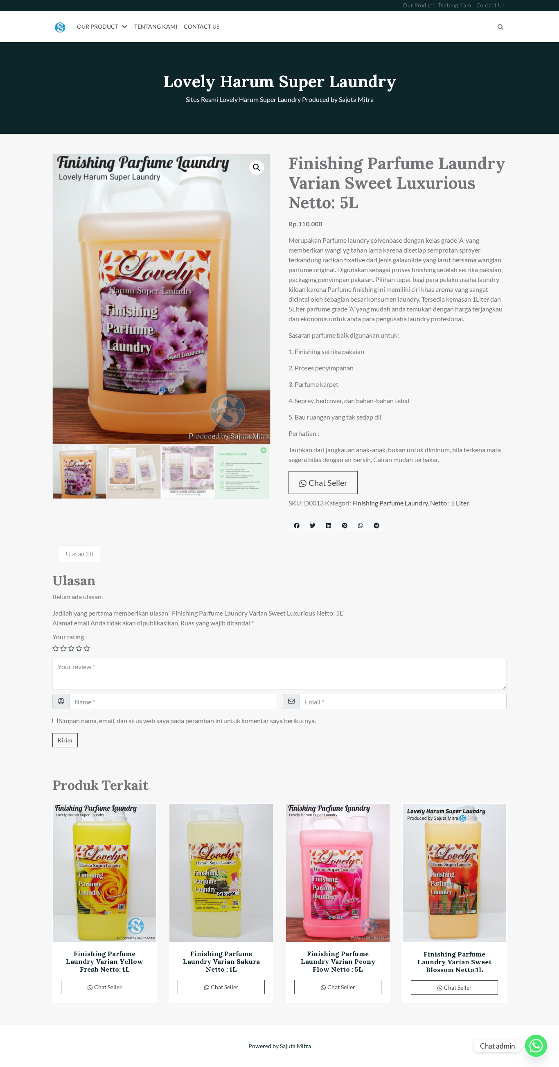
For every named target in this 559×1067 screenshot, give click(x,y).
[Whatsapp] (536, 1046)
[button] (126, 27)
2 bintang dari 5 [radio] (63, 648)
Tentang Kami (455, 5)
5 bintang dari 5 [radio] (86, 648)
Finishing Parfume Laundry (390, 503)
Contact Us (490, 5)
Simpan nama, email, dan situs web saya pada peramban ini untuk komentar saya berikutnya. (187, 720)
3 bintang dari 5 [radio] (71, 648)
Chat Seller (327, 482)
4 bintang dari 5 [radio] (79, 648)
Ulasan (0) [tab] (79, 553)
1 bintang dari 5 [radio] (55, 648)
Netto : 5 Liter (449, 503)
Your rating (68, 637)
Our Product (419, 5)
